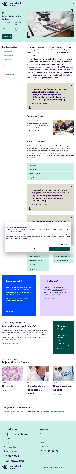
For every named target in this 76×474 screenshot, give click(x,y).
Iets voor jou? (8, 51)
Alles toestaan (59, 249)
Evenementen (44, 446)
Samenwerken (14, 461)
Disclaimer (47, 467)
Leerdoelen (33, 165)
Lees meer (8, 391)
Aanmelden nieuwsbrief (11, 70)
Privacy (41, 467)
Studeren (11, 429)
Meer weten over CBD (12, 343)
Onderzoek (12, 455)
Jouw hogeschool (10, 447)
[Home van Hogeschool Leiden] (36, 4)
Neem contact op (9, 74)
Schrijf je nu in (10, 311)
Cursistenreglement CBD (63, 260)
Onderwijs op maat (10, 451)
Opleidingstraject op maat (38, 178)
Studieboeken (34, 265)
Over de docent (35, 173)
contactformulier (57, 290)
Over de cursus (8, 55)
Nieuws (42, 442)
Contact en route (45, 434)
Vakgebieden (8, 439)
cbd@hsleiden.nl (55, 294)
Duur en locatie (35, 256)
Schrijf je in (7, 36)
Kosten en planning (36, 260)
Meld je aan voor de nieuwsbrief (60, 346)
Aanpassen (37, 249)
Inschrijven (33, 269)
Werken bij (43, 438)
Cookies (52, 467)
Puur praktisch (8, 59)
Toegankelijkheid (59, 467)
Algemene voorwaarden (63, 256)
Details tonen (63, 244)
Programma (33, 169)
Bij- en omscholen (17, 434)
